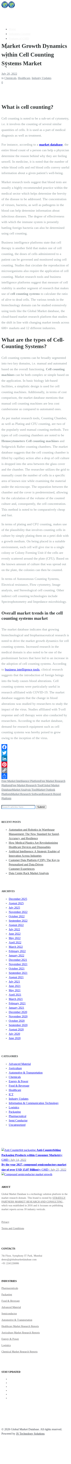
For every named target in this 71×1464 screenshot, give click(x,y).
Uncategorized (17, 1124)
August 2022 (16, 925)
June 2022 (15, 933)
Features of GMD (19, 38)
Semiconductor (9, 1313)
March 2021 (16, 999)
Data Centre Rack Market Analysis (29, 873)
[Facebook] (35, 747)
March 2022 (16, 946)
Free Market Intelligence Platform (20, 781)
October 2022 (17, 916)
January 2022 (16, 955)
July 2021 (14, 981)
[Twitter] (35, 753)
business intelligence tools (22, 669)
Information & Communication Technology (34, 1103)
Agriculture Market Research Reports (20, 1332)
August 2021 (16, 977)
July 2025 (14, 907)
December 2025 (18, 898)
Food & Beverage (19, 1085)
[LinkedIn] (35, 759)
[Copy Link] (35, 770)
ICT (11, 1094)
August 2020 (16, 1029)
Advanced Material (20, 1063)
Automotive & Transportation (26, 1072)
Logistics (14, 1107)
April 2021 (15, 994)
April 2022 (15, 942)
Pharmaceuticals (9, 1288)
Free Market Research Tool (27, 785)
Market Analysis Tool (24, 789)
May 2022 (15, 938)
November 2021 (18, 964)
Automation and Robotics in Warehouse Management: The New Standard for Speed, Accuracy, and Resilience (34, 834)
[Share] (35, 776)
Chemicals (10, 78)
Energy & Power (18, 1081)
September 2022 (18, 920)
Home (12, 29)
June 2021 (15, 985)
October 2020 (17, 1020)
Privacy (5, 1222)
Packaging (15, 1111)
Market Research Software (26, 794)
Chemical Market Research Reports (19, 1351)
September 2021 (18, 972)
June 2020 (15, 1038)
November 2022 (18, 912)
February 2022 (17, 951)
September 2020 (18, 1025)
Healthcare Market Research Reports (20, 1326)
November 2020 (18, 1016)
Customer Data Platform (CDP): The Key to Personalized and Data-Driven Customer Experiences (34, 864)
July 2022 (14, 929)
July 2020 (14, 1033)
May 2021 (15, 990)
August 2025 (16, 903)
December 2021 (18, 959)
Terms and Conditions (12, 1228)
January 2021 (16, 1007)
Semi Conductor (18, 1120)
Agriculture (15, 1068)
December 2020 (18, 1012)
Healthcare (24, 78)
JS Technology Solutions (30, 1433)
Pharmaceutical (17, 1116)
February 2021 (17, 1003)
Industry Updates (41, 78)
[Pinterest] (35, 764)
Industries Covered (19, 33)
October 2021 (17, 968)
